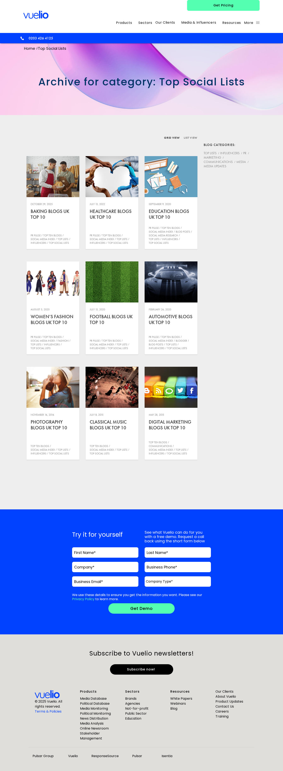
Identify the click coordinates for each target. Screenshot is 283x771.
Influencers (38, 243)
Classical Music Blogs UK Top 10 (108, 425)
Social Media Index (43, 239)
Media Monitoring (94, 708)
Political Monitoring (95, 713)
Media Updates (215, 166)
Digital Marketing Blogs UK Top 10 (170, 425)
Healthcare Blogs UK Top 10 (111, 214)
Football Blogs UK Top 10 (111, 319)
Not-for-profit (137, 708)
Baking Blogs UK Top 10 (50, 214)
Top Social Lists (59, 243)
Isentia (167, 756)
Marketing (212, 157)
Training (222, 716)
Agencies (132, 703)
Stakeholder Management (91, 736)
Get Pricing (223, 5)
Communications (160, 446)
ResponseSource (105, 756)
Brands (131, 698)
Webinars (178, 703)
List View (190, 138)
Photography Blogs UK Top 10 (49, 425)
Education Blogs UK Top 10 (169, 214)
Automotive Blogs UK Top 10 (170, 319)
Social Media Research (163, 235)
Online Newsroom (94, 728)
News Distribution (94, 718)
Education (133, 718)
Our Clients (224, 691)
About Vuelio (225, 696)
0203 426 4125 (41, 38)
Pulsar (137, 756)
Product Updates (229, 701)
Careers (222, 711)
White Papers (181, 698)
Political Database (95, 703)
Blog (173, 708)
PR (244, 153)
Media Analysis (92, 723)
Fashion (63, 340)
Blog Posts (183, 231)
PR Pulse (36, 235)
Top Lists (63, 239)
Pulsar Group (43, 756)
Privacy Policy (83, 599)
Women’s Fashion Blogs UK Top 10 (52, 319)
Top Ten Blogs (52, 235)
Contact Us (224, 706)
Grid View (172, 138)
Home (29, 48)
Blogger (181, 340)
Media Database (93, 698)
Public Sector (136, 713)
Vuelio (73, 756)
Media (241, 162)
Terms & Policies (48, 711)
